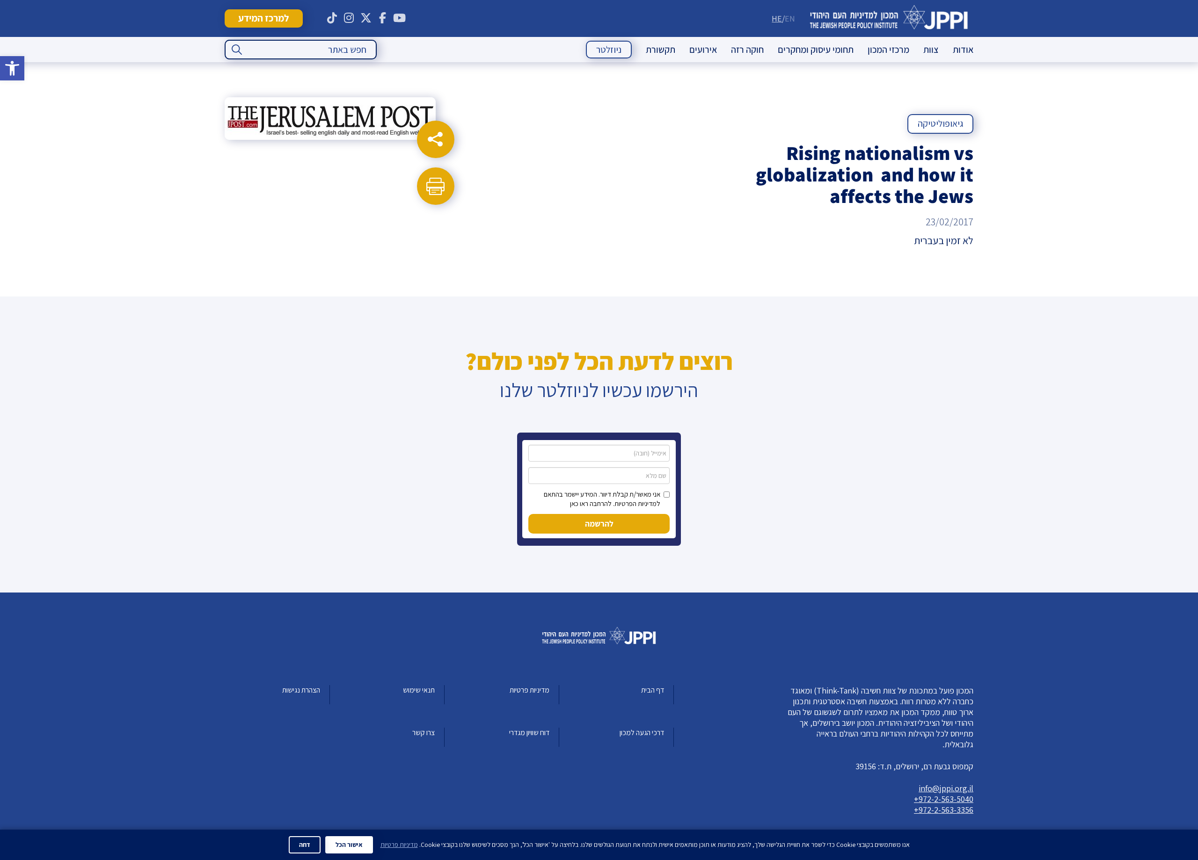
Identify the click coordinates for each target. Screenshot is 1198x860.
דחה (304, 844)
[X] (366, 18)
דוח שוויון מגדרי (529, 732)
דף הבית (652, 690)
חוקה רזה (747, 49)
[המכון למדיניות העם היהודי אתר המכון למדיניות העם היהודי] (888, 18)
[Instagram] (349, 18)
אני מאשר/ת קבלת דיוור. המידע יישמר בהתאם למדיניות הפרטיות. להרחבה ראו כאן (602, 499)
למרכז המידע (263, 18)
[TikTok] (332, 18)
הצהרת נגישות (301, 690)
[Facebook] (383, 18)
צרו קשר (423, 732)
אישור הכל (349, 844)
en (790, 18)
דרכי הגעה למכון (642, 732)
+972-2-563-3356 (943, 809)
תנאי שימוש (419, 690)
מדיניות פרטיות (529, 690)
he (777, 18)
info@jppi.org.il (946, 788)
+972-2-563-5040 (943, 799)
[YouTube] (400, 18)
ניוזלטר (608, 49)
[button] (12, 68)
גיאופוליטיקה (940, 123)
